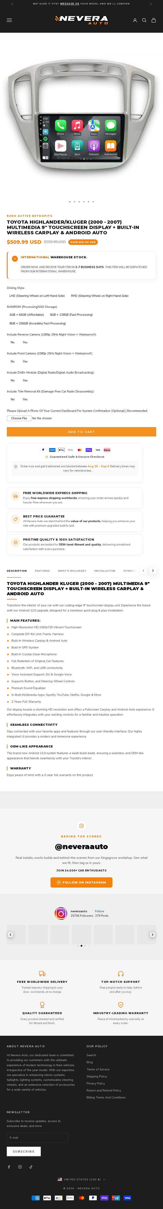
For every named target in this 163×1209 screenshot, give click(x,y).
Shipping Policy (97, 1076)
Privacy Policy (96, 1083)
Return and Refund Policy (104, 1090)
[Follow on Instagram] (20, 1167)
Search (91, 1055)
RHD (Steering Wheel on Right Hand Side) (99, 296)
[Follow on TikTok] (31, 1167)
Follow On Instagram (84, 882)
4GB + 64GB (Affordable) (27, 315)
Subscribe (24, 1151)
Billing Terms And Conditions (106, 1097)
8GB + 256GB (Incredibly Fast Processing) (38, 323)
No (13, 342)
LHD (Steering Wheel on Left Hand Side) (37, 296)
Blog (90, 1062)
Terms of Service (98, 1069)
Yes (25, 342)
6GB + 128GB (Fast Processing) (71, 315)
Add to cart (81, 431)
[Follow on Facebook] (9, 1167)
